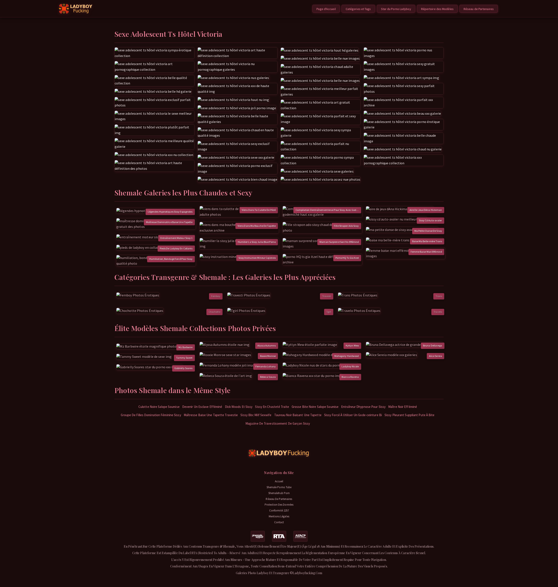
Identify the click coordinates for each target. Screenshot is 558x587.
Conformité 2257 (279, 510)
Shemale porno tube (279, 487)
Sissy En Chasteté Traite (272, 407)
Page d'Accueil (325, 9)
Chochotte (214, 311)
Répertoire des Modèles (437, 9)
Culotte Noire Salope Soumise (159, 407)
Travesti (326, 296)
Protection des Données (279, 504)
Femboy (215, 296)
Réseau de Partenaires (479, 9)
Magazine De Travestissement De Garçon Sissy (277, 423)
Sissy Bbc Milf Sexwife (255, 415)
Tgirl (328, 311)
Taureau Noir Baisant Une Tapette (298, 415)
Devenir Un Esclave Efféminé (202, 407)
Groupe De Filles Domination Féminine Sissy (151, 415)
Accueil (279, 481)
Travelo (438, 311)
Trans (439, 296)
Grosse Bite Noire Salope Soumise (315, 407)
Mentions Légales (279, 516)
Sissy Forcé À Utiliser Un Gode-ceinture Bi (353, 415)
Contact (279, 522)
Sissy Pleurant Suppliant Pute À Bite (409, 415)
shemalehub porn (279, 493)
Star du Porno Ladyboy (396, 9)
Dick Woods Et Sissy (239, 407)
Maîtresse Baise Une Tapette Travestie (211, 415)
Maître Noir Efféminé (402, 407)
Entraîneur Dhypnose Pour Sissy (363, 407)
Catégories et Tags (358, 9)
